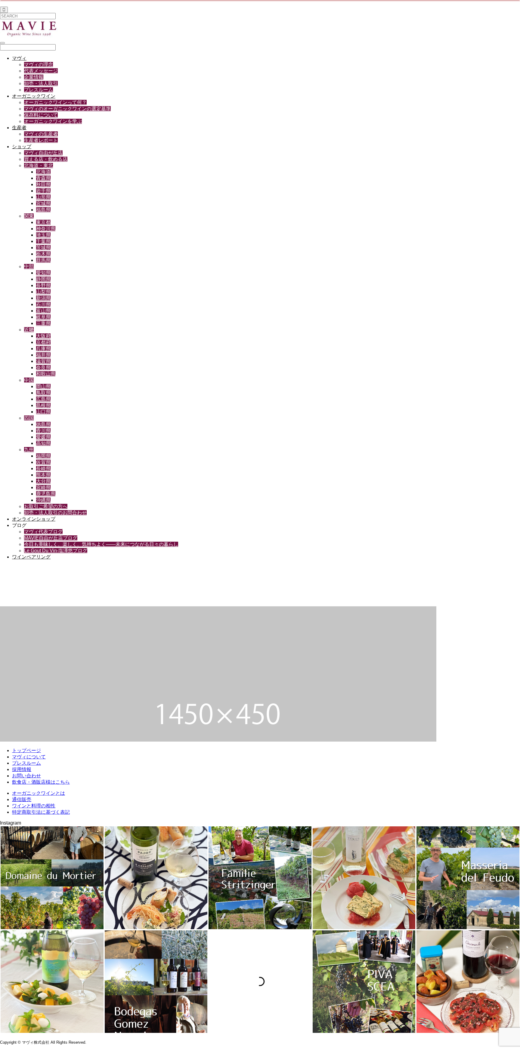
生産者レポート (41, 140)
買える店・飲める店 (45, 159)
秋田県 (43, 184)
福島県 (43, 209)
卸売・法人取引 (41, 83)
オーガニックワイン (33, 96)
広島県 (43, 399)
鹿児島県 (45, 493)
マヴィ (19, 58)
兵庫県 (43, 348)
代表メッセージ (41, 70)
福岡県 (43, 455)
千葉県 (43, 241)
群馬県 (43, 260)
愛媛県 (43, 436)
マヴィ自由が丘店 (43, 152)
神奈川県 (45, 228)
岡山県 (43, 386)
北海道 (43, 171)
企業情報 (33, 77)
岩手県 (43, 190)
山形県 (43, 197)
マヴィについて (29, 756)
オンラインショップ (33, 519)
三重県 (43, 323)
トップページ (26, 750)
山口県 (43, 411)
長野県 (43, 285)
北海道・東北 (38, 165)
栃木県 (43, 253)
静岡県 (43, 279)
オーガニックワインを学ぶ (53, 121)
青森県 (43, 178)
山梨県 (43, 291)
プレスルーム (38, 89)
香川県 (43, 430)
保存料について (41, 115)
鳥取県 (43, 392)
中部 (29, 266)
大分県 (43, 481)
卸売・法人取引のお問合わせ (55, 512)
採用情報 (21, 769)
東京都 (43, 222)
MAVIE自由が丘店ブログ (50, 537)
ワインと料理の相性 (33, 805)
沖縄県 (43, 500)
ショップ (21, 146)
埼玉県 (43, 234)
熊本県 (43, 474)
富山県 (43, 310)
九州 (29, 449)
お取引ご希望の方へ (45, 506)
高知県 (43, 443)
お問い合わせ (26, 775)
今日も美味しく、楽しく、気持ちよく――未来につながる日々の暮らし (101, 544)
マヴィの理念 (38, 64)
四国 (29, 418)
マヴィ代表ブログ (43, 531)
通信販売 (21, 799)
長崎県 (43, 468)
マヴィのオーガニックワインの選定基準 (67, 108)
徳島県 (43, 424)
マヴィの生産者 (41, 133)
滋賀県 (43, 361)
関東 (29, 216)
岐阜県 (43, 317)
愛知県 (43, 272)
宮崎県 (43, 487)
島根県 (43, 405)
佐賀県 (43, 462)
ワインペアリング (31, 556)
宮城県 (43, 203)
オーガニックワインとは (38, 793)
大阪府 (43, 335)
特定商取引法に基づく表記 (41, 812)
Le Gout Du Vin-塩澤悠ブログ (55, 550)
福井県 (43, 354)
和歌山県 (45, 373)
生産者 (19, 127)
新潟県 (43, 298)
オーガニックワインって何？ (55, 102)
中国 (29, 380)
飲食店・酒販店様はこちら (41, 782)
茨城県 (43, 247)
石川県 (43, 304)
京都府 (43, 342)
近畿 (29, 329)
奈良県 (43, 367)
